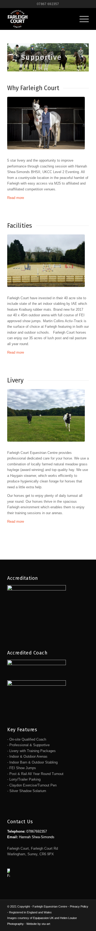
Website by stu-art (38, 923)
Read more (15, 198)
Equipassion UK (43, 918)
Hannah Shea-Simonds (36, 837)
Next (77, 57)
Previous (19, 57)
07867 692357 (48, 4)
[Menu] (81, 19)
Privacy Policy (79, 906)
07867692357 (36, 831)
